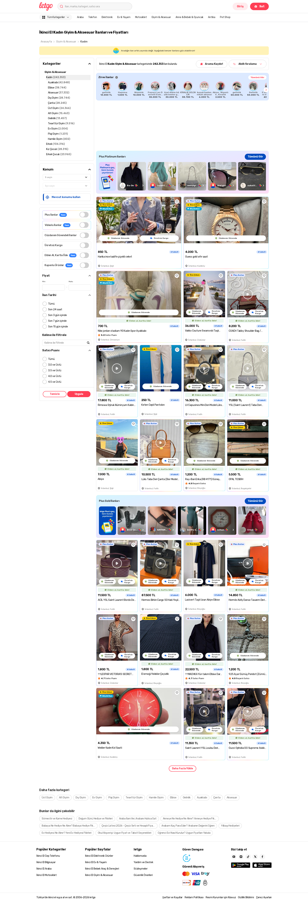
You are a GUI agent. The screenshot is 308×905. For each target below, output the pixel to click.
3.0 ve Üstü (54, 364)
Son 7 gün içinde (57, 320)
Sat (262, 6)
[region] (182, 90)
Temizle (55, 394)
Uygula (79, 394)
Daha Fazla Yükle (182, 768)
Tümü (51, 303)
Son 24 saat (55, 309)
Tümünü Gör (257, 77)
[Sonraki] (266, 89)
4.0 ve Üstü (54, 376)
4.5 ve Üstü (54, 381)
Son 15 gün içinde (58, 326)
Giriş (240, 6)
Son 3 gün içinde (57, 315)
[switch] (84, 214)
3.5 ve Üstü (54, 370)
